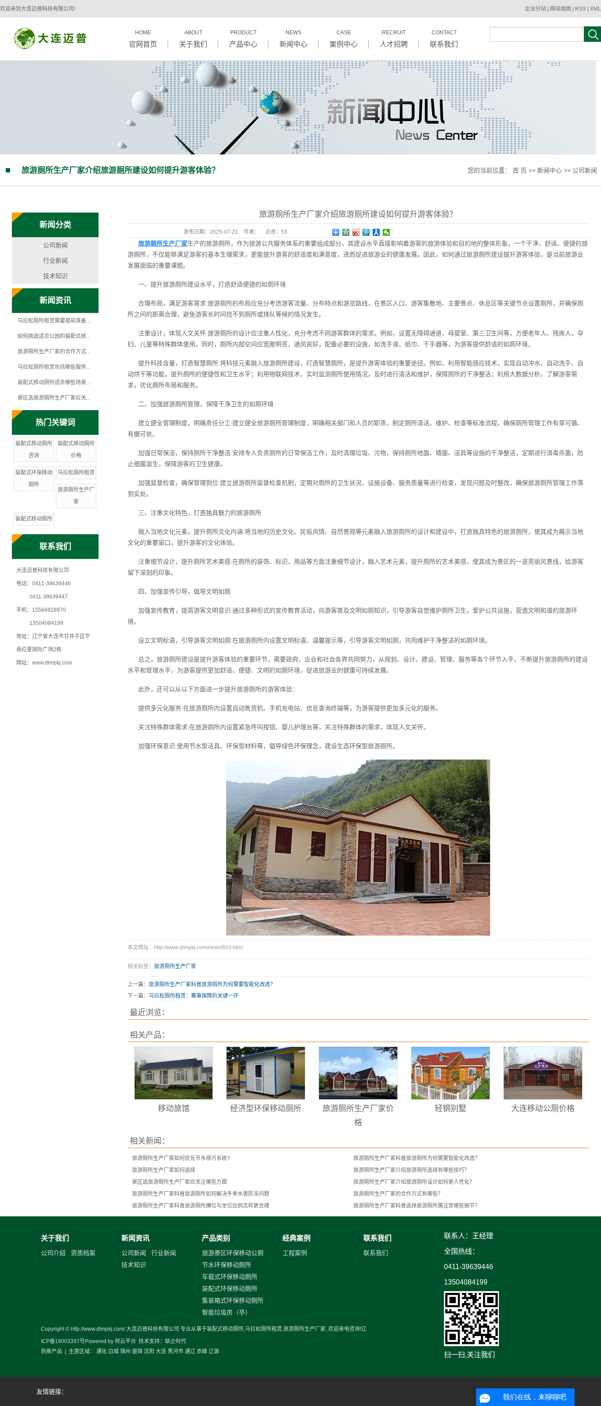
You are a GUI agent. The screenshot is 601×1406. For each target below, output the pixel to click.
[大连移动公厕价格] (543, 1073)
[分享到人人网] (376, 232)
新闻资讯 (135, 1238)
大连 (161, 1351)
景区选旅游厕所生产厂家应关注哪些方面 (179, 1182)
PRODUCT (243, 38)
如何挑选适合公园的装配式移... (54, 336)
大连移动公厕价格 (543, 1108)
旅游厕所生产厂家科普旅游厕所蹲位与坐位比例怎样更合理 (200, 1206)
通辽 (190, 1351)
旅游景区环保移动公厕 (233, 1252)
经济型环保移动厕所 (265, 1108)
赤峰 (202, 1351)
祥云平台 (125, 1341)
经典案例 (296, 1238)
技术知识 (55, 275)
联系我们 (377, 1238)
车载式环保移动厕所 (229, 1276)
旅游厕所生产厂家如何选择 (163, 1170)
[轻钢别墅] (450, 1073)
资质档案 (83, 1252)
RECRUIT (394, 38)
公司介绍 (53, 1252)
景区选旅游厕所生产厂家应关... (54, 398)
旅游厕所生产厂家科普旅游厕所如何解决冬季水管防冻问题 (200, 1194)
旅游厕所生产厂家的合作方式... (54, 352)
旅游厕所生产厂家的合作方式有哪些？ (398, 1194)
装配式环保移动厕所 (229, 1288)
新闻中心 (549, 170)
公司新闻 (584, 170)
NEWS (293, 38)
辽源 (214, 1351)
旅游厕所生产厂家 (175, 966)
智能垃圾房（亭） (226, 1312)
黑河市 (175, 1351)
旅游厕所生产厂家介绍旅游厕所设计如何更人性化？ (414, 1182)
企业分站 (535, 9)
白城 (113, 1351)
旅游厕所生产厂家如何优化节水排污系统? (181, 1158)
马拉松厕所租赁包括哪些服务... (54, 367)
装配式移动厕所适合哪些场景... (54, 382)
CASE (344, 38)
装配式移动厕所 (33, 519)
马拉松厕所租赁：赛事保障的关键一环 (193, 996)
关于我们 (55, 1238)
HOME (143, 38)
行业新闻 (55, 260)
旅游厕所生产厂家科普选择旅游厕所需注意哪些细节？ (416, 1206)
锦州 (125, 1351)
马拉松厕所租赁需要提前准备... (54, 321)
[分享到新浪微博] (356, 232)
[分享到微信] (386, 232)
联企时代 (175, 1341)
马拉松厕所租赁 (76, 473)
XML (595, 9)
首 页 (520, 170)
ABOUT (193, 38)
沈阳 (149, 1351)
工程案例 (294, 1252)
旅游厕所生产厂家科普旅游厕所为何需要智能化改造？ (212, 984)
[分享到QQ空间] (346, 232)
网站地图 (561, 9)
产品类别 (216, 1238)
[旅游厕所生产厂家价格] (358, 1073)
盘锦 (137, 1351)
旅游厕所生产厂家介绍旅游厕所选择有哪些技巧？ (411, 1170)
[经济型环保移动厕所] (265, 1073)
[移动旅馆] (173, 1073)
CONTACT (444, 38)
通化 (101, 1351)
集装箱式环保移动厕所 (233, 1300)
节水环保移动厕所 (226, 1264)
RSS (580, 9)
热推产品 (51, 1351)
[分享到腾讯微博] (366, 232)
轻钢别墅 (450, 1108)
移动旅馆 (174, 1108)
